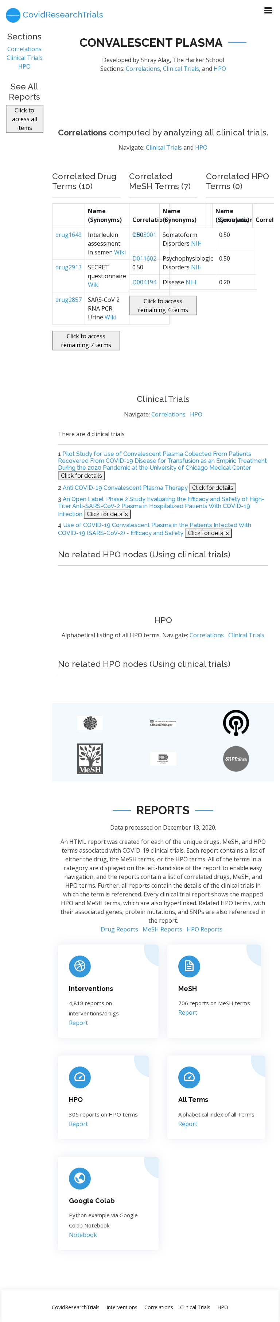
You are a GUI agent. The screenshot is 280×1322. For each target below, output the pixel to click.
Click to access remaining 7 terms (86, 340)
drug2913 (68, 267)
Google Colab (92, 1200)
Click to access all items (24, 119)
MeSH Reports (162, 929)
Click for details (81, 475)
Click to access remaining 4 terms (163, 305)
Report (78, 1023)
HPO (24, 66)
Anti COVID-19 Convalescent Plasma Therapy (125, 487)
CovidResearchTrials (76, 1307)
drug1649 (68, 235)
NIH (196, 243)
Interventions (91, 988)
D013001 (144, 235)
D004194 (144, 282)
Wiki (120, 252)
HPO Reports (204, 929)
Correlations (24, 49)
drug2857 (68, 300)
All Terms (193, 1099)
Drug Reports (119, 929)
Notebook (83, 1235)
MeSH (187, 988)
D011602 (144, 258)
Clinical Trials (25, 58)
